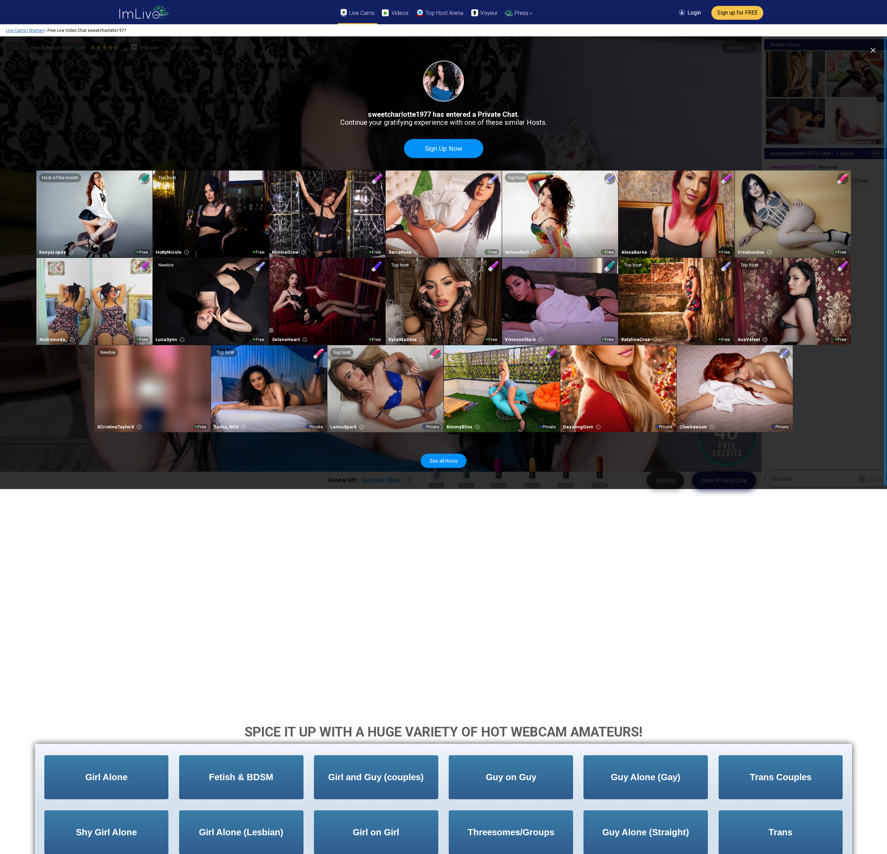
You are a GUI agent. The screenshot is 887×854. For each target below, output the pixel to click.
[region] (443, 262)
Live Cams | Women (25, 30)
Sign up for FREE (737, 12)
